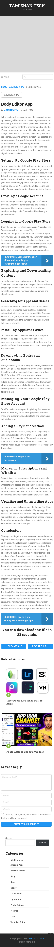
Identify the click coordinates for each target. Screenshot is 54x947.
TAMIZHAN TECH (27, 5)
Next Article (39, 646)
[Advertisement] (27, 44)
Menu (6, 77)
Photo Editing (17, 905)
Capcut (14, 888)
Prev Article (14, 646)
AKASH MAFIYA (11, 110)
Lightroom (16, 899)
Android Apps (11, 95)
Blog (13, 882)
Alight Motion (17, 860)
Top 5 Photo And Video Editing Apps (24, 702)
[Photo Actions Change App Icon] (27, 729)
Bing (13, 876)
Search (8, 838)
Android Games (18, 871)
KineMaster (16, 893)
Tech (13, 916)
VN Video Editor (18, 922)
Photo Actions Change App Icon (25, 751)
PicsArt (14, 911)
